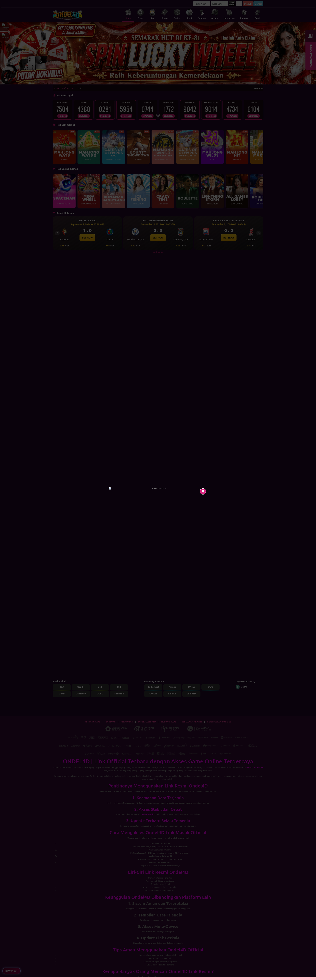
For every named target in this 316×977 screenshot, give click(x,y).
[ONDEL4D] (158, 488)
